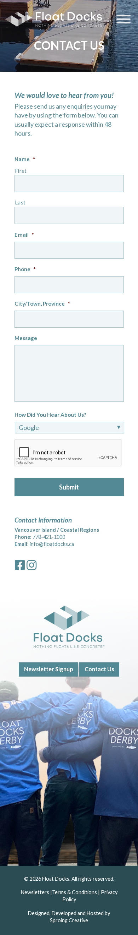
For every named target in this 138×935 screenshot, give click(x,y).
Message (26, 338)
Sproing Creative (69, 920)
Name (25, 159)
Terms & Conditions (74, 892)
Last (20, 202)
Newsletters (35, 892)
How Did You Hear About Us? (50, 414)
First (21, 171)
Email (24, 234)
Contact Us (99, 669)
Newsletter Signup (48, 669)
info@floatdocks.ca (52, 544)
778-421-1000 (49, 537)
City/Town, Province (42, 303)
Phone (25, 269)
